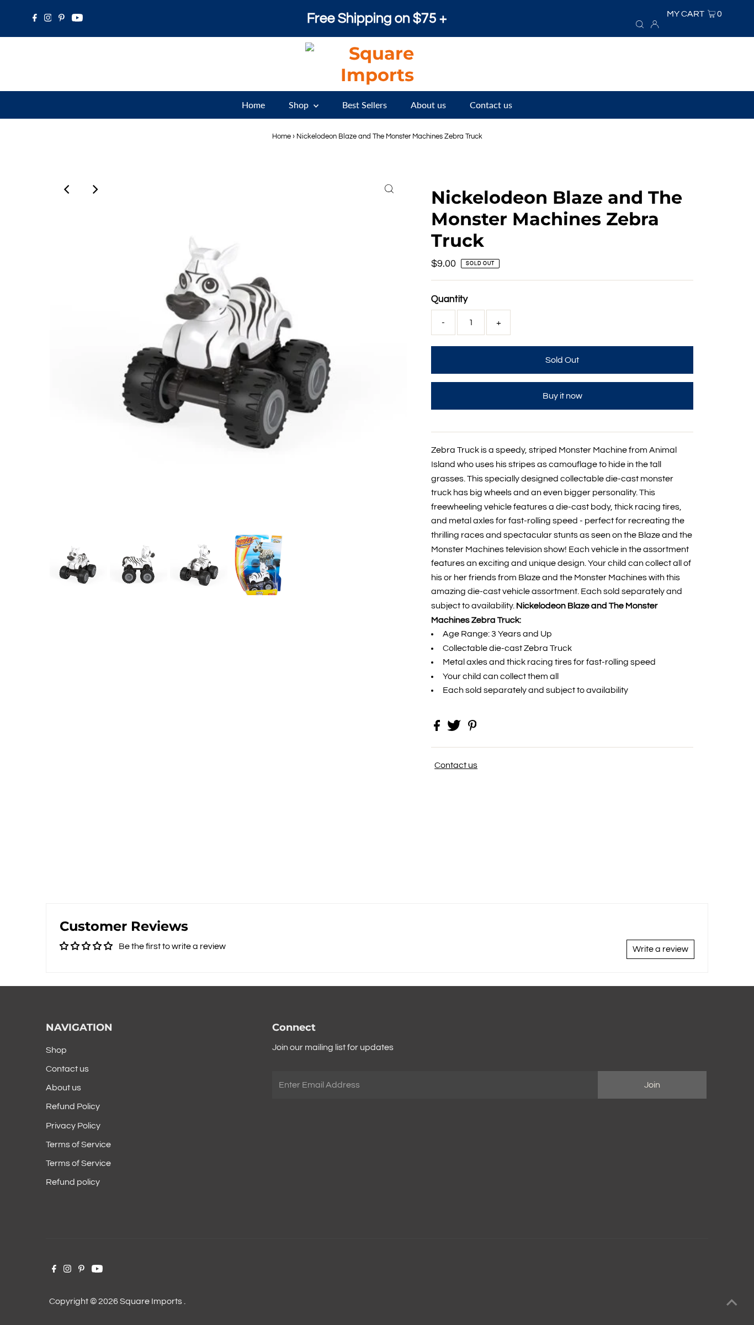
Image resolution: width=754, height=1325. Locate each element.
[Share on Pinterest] (472, 728)
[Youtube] (77, 19)
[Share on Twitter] (455, 728)
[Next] (94, 189)
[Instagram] (48, 19)
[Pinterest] (61, 19)
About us (63, 1087)
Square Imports (152, 1301)
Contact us (455, 765)
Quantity (449, 299)
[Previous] (67, 189)
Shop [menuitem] (300, 104)
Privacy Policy (73, 1125)
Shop (56, 1050)
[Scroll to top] (732, 1303)
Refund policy (73, 1182)
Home (281, 136)
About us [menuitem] (428, 104)
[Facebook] (35, 19)
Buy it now (562, 395)
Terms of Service (78, 1144)
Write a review (660, 949)
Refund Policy (73, 1106)
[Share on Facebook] (438, 728)
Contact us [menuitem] (491, 104)
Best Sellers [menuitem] (364, 104)
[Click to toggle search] (639, 23)
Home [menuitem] (253, 104)
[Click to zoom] (389, 189)
